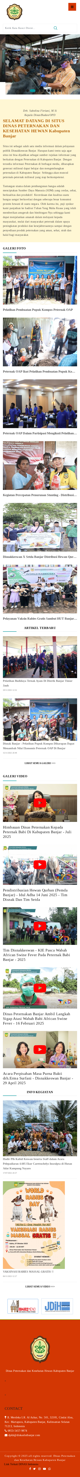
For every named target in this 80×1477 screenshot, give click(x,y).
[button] (20, 90)
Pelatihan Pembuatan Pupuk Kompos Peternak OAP (38, 309)
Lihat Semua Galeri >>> (40, 763)
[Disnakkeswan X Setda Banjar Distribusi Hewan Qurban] (40, 527)
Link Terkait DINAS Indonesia (21, 1464)
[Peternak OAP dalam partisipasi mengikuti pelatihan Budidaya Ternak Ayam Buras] (40, 403)
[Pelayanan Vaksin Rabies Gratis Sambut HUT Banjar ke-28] (40, 588)
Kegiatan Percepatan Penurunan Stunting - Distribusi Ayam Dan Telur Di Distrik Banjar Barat (40, 495)
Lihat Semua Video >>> (40, 1286)
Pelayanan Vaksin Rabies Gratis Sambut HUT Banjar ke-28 (40, 618)
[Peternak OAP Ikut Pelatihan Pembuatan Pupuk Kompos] (40, 341)
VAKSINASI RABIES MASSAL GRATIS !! (28, 1271)
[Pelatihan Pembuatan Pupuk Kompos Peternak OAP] (40, 279)
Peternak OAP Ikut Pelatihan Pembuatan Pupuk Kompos (40, 371)
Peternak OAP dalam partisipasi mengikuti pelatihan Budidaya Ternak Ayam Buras (40, 433)
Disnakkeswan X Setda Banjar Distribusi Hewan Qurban (40, 556)
